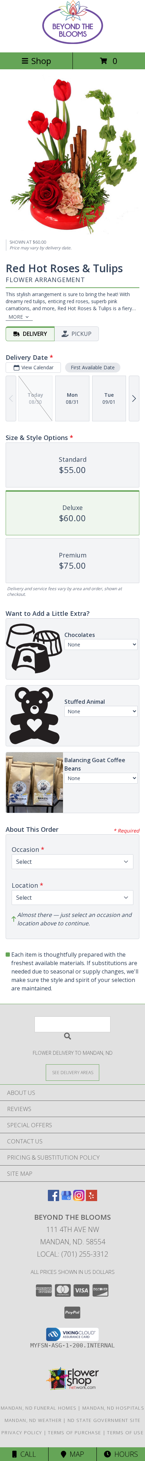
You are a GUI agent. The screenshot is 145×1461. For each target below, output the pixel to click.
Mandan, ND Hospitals (113, 1408)
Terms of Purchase (74, 1432)
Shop (41, 60)
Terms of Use (125, 1432)
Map (75, 1454)
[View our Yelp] (91, 1199)
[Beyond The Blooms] (72, 42)
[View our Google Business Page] (66, 1199)
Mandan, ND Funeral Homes (38, 1408)
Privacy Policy (21, 1432)
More (15, 316)
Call (26, 1454)
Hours (124, 1454)
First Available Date (93, 367)
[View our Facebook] (53, 1199)
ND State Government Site (104, 1420)
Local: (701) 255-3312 (72, 1254)
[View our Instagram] (78, 1199)
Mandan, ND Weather (33, 1420)
